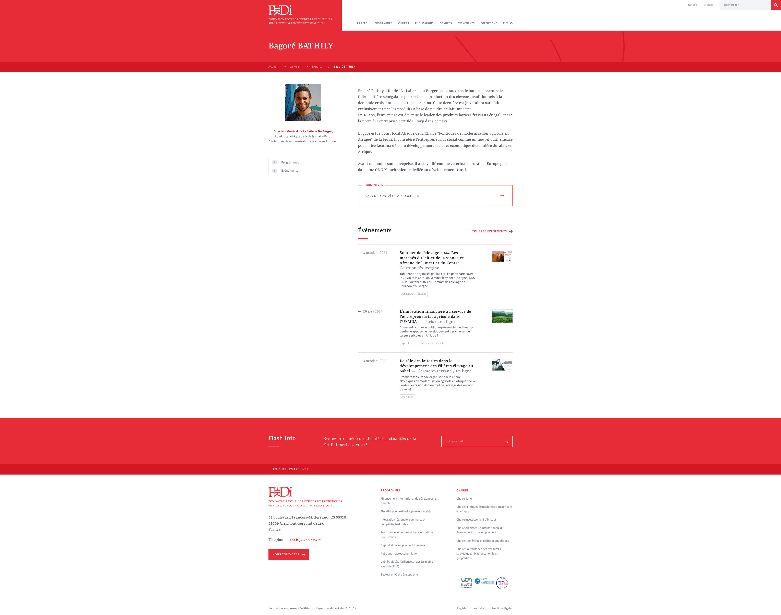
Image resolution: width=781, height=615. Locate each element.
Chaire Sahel (464, 499)
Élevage (422, 294)
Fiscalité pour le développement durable (406, 511)
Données (446, 23)
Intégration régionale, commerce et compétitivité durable (403, 521)
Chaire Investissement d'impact (476, 519)
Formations (489, 23)
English (708, 5)
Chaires (403, 23)
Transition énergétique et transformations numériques (407, 534)
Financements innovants (431, 343)
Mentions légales (502, 608)
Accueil (273, 67)
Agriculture (407, 294)
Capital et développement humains (403, 545)
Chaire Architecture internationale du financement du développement (479, 530)
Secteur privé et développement (391, 195)
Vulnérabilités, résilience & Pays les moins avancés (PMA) (407, 564)
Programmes (383, 23)
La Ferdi (362, 23)
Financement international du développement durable (409, 501)
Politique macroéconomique (399, 553)
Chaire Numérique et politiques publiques (482, 541)
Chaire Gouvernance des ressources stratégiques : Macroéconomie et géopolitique (478, 553)
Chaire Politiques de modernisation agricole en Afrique (484, 509)
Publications (424, 23)
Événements (466, 23)
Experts (317, 67)
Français (692, 5)
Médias (508, 23)
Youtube (479, 608)
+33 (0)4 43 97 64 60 (306, 540)
